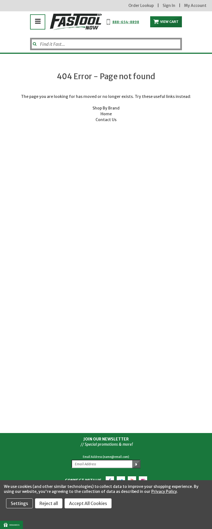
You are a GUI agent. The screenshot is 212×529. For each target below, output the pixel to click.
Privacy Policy (164, 491)
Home (106, 113)
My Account (195, 5)
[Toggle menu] (37, 21)
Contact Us (106, 119)
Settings (19, 503)
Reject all (48, 503)
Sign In (169, 5)
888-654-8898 (125, 22)
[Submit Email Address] (136, 464)
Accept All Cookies (88, 503)
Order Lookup (141, 5)
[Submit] (34, 42)
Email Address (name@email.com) (106, 457)
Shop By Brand (106, 108)
